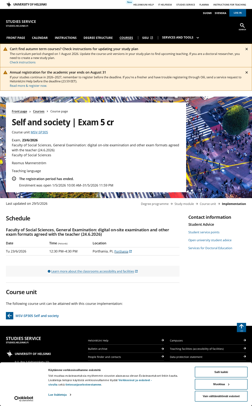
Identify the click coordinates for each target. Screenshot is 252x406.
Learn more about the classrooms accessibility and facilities (94, 271)
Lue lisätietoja (57, 394)
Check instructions (23, 62)
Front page (15, 38)
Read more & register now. (28, 86)
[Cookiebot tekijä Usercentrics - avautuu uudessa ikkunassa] (24, 399)
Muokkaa (219, 384)
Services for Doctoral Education (210, 248)
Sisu (147, 38)
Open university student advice (210, 240)
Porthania (123, 251)
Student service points (204, 232)
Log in (238, 12)
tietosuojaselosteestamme (83, 384)
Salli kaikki (221, 372)
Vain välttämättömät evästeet (221, 396)
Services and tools (178, 37)
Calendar (40, 38)
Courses (126, 38)
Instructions (66, 38)
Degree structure (98, 38)
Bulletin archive (97, 349)
